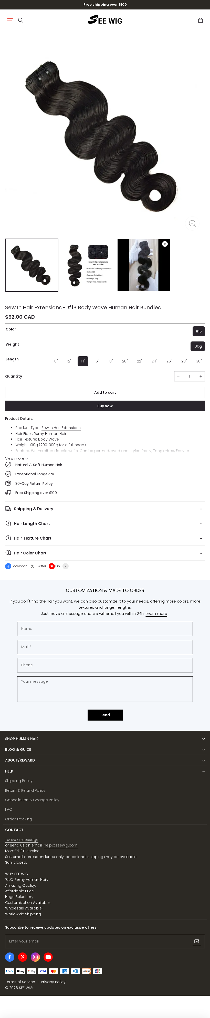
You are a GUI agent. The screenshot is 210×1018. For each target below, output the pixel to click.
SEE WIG (26, 987)
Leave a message (21, 839)
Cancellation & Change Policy (32, 799)
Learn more (156, 613)
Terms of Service (20, 981)
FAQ (8, 809)
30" (199, 361)
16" (96, 361)
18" (110, 361)
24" (154, 361)
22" (139, 361)
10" (55, 361)
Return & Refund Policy (25, 790)
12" (69, 361)
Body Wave (48, 439)
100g (198, 346)
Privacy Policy (53, 981)
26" (169, 361)
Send (105, 714)
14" (83, 361)
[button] (10, 20)
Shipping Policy (19, 780)
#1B (199, 331)
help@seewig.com (61, 845)
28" (184, 361)
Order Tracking (18, 819)
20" (125, 361)
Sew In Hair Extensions (61, 427)
